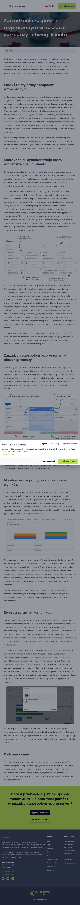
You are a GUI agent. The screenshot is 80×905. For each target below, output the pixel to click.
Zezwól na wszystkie (68, 461)
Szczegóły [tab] (55, 444)
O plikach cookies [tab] (70, 444)
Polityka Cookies (8, 454)
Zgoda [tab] (44, 444)
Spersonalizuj (49, 461)
